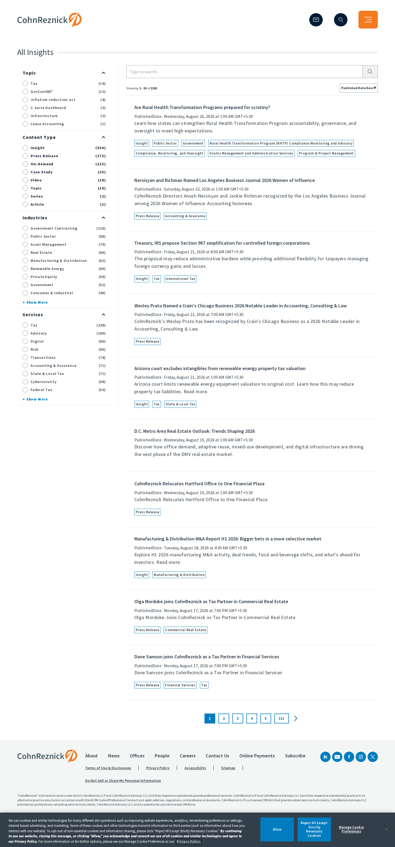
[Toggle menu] (368, 20)
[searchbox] (244, 71)
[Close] (386, 829)
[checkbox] (25, 83)
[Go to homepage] (47, 756)
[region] (197, 830)
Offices (137, 756)
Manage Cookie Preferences (351, 829)
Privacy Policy (158, 767)
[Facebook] (349, 757)
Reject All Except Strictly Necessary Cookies (314, 829)
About (91, 756)
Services (33, 314)
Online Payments (257, 756)
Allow (277, 829)
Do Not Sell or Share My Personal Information (123, 780)
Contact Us (217, 756)
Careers (188, 756)
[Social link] (325, 757)
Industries (35, 218)
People (162, 756)
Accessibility (195, 767)
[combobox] (359, 88)
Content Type (39, 137)
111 (281, 718)
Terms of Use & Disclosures (108, 767)
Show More (37, 302)
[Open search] (341, 20)
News (114, 756)
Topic (29, 73)
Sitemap (228, 767)
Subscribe (295, 756)
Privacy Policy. (189, 841)
